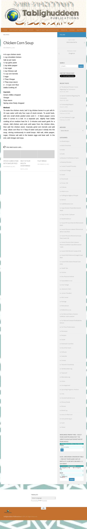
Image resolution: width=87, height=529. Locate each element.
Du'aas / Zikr (64, 183)
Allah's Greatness (66, 145)
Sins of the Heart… (66, 348)
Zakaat (63, 427)
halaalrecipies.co (66, 219)
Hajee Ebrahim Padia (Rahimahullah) (47, 30)
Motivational (65, 306)
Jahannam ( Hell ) (66, 289)
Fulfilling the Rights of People (69, 195)
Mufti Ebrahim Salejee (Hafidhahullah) (21, 30)
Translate (44, 501)
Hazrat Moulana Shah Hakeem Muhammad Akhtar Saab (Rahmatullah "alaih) (70, 244)
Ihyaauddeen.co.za (66, 281)
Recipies (6, 35)
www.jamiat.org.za (66, 419)
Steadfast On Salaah (67, 111)
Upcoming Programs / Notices (70, 389)
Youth (63, 423)
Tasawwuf (64, 373)
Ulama (63, 381)
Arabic (63, 150)
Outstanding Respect (67, 104)
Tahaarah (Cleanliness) (67, 364)
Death (63, 175)
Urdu (62, 394)
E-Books (63, 187)
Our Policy (80, 30)
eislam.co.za (64, 191)
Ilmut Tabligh (65, 285)
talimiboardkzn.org (66, 369)
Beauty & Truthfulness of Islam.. (70, 158)
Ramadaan (64, 331)
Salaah (63, 339)
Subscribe (64, 356)
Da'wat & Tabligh (66, 170)
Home (5, 30)
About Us (64, 30)
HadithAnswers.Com (67, 204)
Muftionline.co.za (66, 310)
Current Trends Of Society (68, 166)
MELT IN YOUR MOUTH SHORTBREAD (25, 163)
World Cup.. (64, 410)
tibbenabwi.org (65, 377)
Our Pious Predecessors (68, 327)
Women (63, 406)
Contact (72, 30)
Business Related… (66, 162)
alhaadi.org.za (65, 141)
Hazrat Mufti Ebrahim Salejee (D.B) (71, 251)
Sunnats (63, 360)
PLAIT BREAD (42, 161)
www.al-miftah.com (66, 414)
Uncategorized (65, 385)
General (63, 200)
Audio (63, 154)
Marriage (63, 301)
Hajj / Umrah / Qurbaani (68, 214)
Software (64, 352)
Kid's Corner (64, 297)
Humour (63, 272)
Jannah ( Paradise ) (66, 293)
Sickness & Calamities (67, 344)
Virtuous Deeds (65, 402)
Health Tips (64, 268)
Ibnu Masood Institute (67, 276)
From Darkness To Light (68, 117)
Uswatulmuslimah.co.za (68, 398)
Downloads (64, 179)
